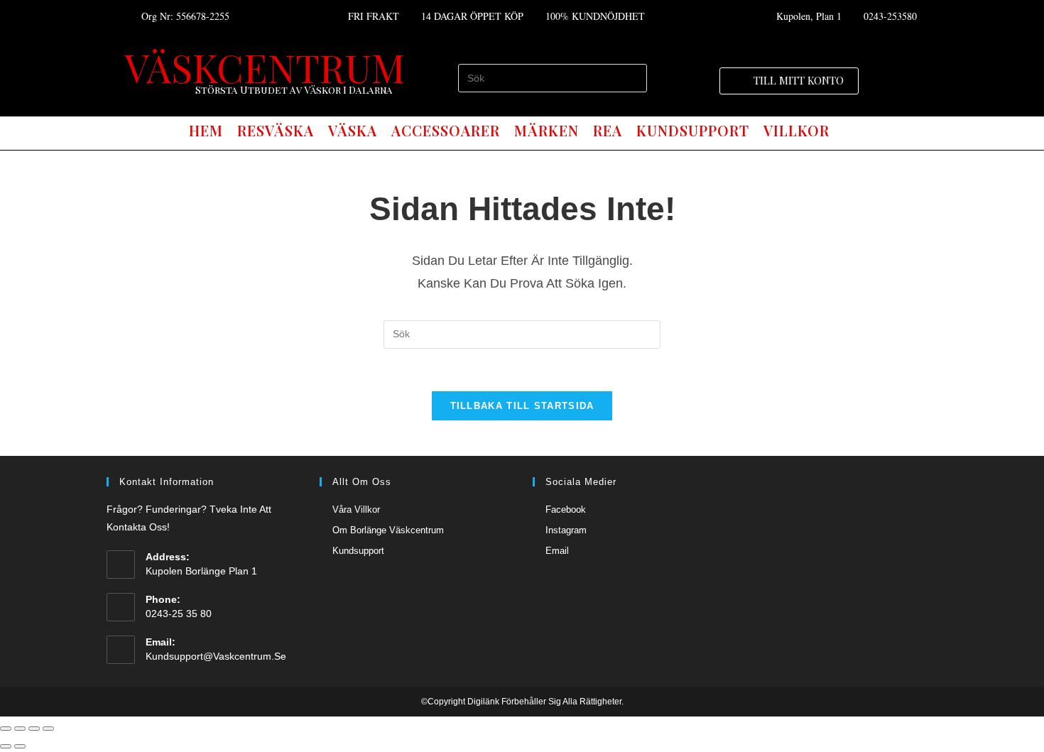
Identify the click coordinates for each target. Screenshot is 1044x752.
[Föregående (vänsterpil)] (5, 746)
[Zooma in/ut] (48, 728)
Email (557, 550)
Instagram (566, 530)
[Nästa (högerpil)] (20, 746)
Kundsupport (358, 550)
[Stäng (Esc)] (5, 728)
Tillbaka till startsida (522, 405)
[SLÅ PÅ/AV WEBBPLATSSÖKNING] (849, 131)
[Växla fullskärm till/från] (34, 728)
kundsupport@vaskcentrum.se (216, 656)
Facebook (565, 509)
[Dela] (20, 728)
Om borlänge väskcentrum (388, 530)
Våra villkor (356, 509)
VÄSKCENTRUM (264, 66)
